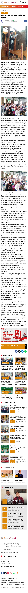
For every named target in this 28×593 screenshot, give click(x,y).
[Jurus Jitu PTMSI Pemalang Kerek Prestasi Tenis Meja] (7, 376)
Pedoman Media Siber (7, 580)
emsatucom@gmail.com (11, 552)
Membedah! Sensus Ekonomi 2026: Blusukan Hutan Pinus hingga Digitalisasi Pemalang (7, 480)
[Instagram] (8, 573)
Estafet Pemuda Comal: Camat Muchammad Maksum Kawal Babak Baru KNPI (16, 514)
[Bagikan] (25, 21)
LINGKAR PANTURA (5, 564)
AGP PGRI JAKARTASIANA (7, 566)
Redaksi (3, 578)
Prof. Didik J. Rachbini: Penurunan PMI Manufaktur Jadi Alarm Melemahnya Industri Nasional (21, 480)
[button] (20, 2)
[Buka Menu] (23, 2)
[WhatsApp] (25, 351)
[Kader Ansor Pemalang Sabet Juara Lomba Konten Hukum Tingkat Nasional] (7, 390)
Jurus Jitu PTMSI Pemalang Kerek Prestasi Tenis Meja (6, 382)
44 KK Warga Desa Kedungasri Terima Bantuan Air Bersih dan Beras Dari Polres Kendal (20, 368)
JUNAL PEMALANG (5, 559)
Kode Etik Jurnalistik (6, 584)
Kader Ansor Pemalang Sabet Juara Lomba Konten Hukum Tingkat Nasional (7, 397)
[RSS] (17, 573)
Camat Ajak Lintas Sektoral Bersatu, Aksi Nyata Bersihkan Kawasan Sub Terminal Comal (20, 382)
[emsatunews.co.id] (9, 2)
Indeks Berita (11, 578)
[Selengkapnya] (14, 537)
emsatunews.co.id (9, 20)
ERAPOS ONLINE (5, 561)
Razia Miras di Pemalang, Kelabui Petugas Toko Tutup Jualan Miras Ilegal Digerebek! (16, 520)
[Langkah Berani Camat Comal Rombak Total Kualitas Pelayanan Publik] (21, 390)
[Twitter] (19, 351)
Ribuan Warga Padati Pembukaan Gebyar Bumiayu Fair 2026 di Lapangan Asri (7, 368)
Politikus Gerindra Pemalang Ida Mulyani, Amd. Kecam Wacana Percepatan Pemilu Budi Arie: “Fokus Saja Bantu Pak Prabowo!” (16, 508)
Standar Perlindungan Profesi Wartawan (12, 582)
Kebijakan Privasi (19, 584)
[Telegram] (22, 351)
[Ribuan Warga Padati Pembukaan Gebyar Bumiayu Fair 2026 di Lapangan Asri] (7, 361)
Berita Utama (4, 12)
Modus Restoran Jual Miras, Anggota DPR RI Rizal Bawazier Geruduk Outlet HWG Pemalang (16, 525)
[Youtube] (11, 573)
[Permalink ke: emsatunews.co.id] (3, 21)
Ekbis (3, 475)
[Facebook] (16, 351)
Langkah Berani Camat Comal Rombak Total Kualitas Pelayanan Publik (20, 397)
